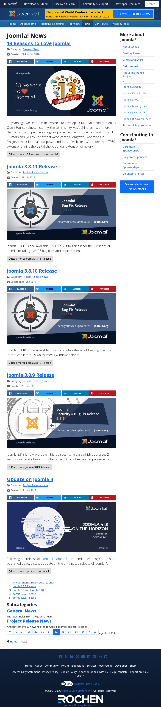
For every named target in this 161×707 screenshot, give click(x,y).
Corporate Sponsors (135, 157)
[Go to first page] (10, 632)
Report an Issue (139, 672)
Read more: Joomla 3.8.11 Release (31, 258)
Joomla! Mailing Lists (135, 106)
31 (49, 631)
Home (12, 23)
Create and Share (133, 60)
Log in (80, 675)
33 (62, 631)
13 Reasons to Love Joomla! (39, 43)
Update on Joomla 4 (30, 479)
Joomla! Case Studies (135, 93)
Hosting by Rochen (81, 705)
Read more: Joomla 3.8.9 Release (30, 467)
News (87, 23)
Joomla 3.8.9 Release (30, 375)
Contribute (101, 23)
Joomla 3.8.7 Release (24, 594)
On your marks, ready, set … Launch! (33, 582)
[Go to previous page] (16, 632)
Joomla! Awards (132, 86)
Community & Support (95, 4)
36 (83, 631)
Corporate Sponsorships (131, 148)
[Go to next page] (89, 632)
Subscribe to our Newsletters (137, 186)
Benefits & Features (53, 23)
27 (22, 631)
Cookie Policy (69, 672)
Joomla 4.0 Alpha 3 (54, 559)
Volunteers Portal (133, 173)
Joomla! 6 (74, 23)
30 (42, 631)
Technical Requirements (137, 125)
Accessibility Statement (26, 672)
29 (35, 631)
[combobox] (152, 4)
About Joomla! (28, 23)
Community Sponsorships (131, 165)
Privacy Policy (50, 672)
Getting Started (132, 53)
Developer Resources (128, 4)
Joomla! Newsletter (134, 112)
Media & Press (120, 23)
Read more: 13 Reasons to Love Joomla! (34, 154)
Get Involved (130, 66)
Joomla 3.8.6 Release (24, 597)
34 (69, 631)
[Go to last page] (95, 632)
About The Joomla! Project (133, 74)
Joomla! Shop (130, 99)
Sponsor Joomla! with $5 (93, 672)
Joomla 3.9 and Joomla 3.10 (28, 590)
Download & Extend (36, 4)
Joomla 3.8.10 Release (32, 270)
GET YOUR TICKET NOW (132, 14)
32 (56, 631)
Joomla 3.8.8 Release (24, 586)
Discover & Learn (64, 4)
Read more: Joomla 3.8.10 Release (31, 363)
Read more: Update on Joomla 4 (30, 571)
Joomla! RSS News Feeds (137, 119)
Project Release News (35, 172)
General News (31, 49)
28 (29, 631)
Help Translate (119, 672)
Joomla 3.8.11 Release (32, 166)
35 (76, 631)
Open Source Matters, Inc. (76, 691)
